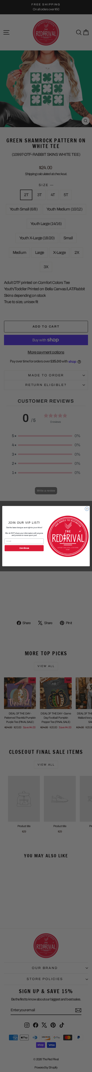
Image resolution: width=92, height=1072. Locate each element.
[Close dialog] (87, 509)
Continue (24, 547)
